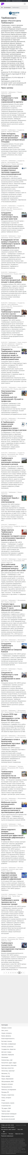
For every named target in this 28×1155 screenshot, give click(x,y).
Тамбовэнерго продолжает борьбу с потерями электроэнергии (10, 499)
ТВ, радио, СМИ (6, 1108)
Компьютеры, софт (7, 1060)
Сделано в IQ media (21, 1125)
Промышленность (6, 164)
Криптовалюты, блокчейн (8, 1065)
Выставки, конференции (8, 344)
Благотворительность (7, 273)
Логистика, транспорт (8, 1070)
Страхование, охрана (7, 1103)
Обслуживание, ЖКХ (12, 162)
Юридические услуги (7, 1116)
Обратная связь (19, 1133)
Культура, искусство (12, 207)
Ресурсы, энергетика (13, 131)
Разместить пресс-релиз (7, 1127)
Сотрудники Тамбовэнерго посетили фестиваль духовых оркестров (9, 216)
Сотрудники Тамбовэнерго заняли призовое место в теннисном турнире (10, 901)
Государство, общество (20, 526)
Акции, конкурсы (22, 342)
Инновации (4, 1057)
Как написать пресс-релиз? (8, 1129)
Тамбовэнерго (12, 92)
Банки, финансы (6, 1036)
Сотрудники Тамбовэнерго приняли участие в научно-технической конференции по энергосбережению (13, 314)
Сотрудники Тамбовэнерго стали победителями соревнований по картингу (12, 99)
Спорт (9, 93)
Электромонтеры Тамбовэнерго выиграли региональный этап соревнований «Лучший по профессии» (12, 396)
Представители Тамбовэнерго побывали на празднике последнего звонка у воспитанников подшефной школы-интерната (13, 535)
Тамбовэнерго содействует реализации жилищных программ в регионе (10, 461)
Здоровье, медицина (7, 1054)
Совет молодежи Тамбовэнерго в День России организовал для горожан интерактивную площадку (13, 138)
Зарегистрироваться (17, 1)
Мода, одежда (5, 1076)
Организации (7, 7)
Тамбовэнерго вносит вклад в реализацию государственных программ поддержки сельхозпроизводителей (11, 170)
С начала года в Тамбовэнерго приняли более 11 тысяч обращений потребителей (11, 607)
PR (1, 7)
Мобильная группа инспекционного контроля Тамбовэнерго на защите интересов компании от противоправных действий (12, 807)
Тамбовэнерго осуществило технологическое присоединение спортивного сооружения (13, 947)
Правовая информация (7, 1136)
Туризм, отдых (20, 641)
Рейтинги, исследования (8, 1089)
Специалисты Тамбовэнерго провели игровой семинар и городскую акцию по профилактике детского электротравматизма (11, 354)
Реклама (11, 1133)
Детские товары (6, 1052)
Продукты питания (7, 1084)
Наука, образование (12, 304)
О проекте (4, 1133)
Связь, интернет (6, 1097)
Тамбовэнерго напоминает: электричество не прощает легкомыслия (10, 775)
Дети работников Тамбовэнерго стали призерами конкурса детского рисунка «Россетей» (13, 567)
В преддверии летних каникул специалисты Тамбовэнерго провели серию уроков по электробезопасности (10, 244)
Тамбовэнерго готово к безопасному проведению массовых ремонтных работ (10, 742)
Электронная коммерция (8, 1113)
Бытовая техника (6, 1041)
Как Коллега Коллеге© (8, 1119)
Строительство (12, 456)
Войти (8, 1)
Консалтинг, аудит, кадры (16, 869)
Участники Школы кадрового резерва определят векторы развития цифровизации (11, 876)
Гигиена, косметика (7, 1046)
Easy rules (20, 1129)
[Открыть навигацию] (25, 3)
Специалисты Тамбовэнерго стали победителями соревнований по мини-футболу (11, 677)
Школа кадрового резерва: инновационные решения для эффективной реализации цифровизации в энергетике (13, 834)
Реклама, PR (5, 1092)
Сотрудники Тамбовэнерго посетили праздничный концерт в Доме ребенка (11, 279)
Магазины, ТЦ (5, 1073)
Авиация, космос (6, 1028)
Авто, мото (4, 1030)
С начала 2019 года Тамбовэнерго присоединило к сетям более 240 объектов (10, 717)
